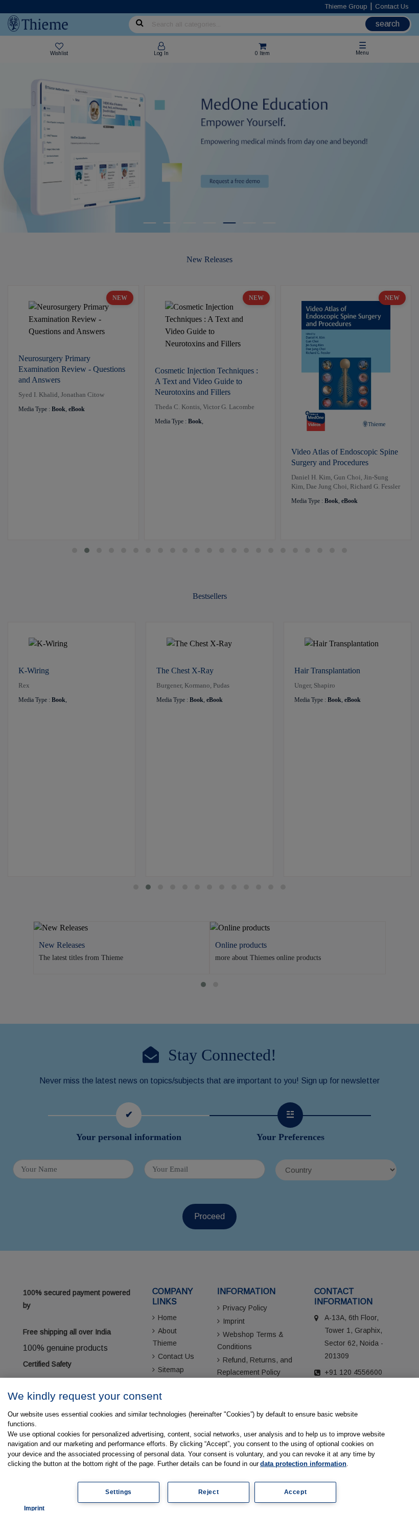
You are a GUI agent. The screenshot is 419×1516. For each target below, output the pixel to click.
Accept (295, 1492)
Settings (118, 1492)
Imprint (34, 1508)
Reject (208, 1492)
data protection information (303, 1464)
